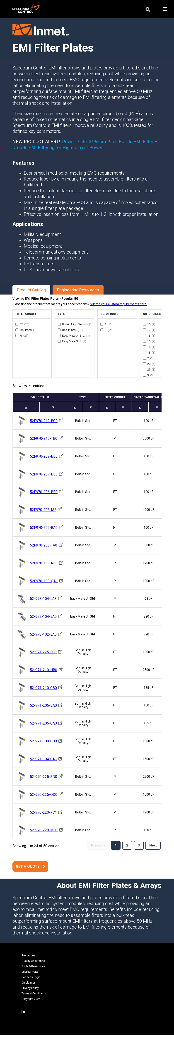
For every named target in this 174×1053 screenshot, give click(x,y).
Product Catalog (31, 290)
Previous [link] (98, 845)
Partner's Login (31, 977)
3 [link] (139, 845)
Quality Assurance (33, 961)
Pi (24, 335)
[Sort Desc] (53, 407)
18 (151, 352)
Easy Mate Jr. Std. (76, 335)
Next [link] (153, 845)
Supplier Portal (30, 971)
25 (151, 369)
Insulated (28, 330)
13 (151, 335)
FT (24, 324)
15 (151, 341)
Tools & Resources (33, 966)
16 (151, 347)
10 (151, 324)
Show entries (28, 386)
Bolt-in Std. (72, 330)
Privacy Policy (30, 988)
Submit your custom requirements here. (118, 304)
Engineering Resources (78, 290)
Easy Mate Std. (74, 341)
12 (151, 330)
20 (151, 364)
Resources (28, 955)
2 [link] (127, 845)
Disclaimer (28, 982)
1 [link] (116, 845)
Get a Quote (27, 866)
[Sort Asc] (26, 407)
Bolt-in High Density (77, 324)
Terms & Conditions (34, 993)
